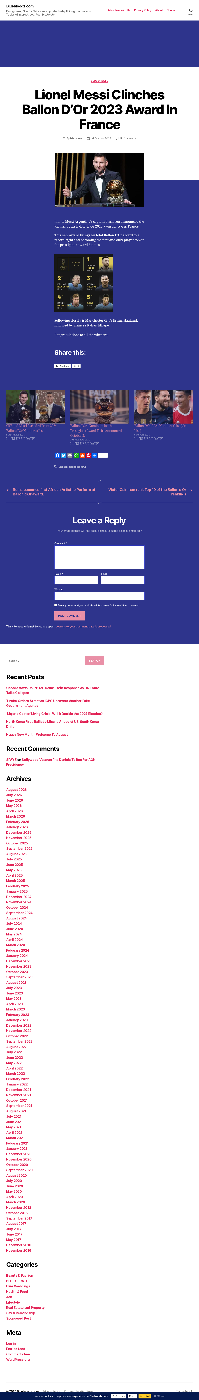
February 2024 (17, 950)
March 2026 (15, 816)
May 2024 (14, 934)
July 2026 (14, 795)
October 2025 (17, 843)
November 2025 (18, 838)
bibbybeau (76, 138)
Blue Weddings (18, 1286)
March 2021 (15, 1138)
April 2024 (14, 940)
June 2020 (14, 1186)
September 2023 (19, 977)
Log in (11, 1343)
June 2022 (14, 1058)
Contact (172, 10)
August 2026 (16, 790)
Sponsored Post (18, 1318)
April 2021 (14, 1133)
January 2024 (17, 956)
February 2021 (17, 1143)
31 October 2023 (101, 138)
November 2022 (18, 1031)
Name (58, 574)
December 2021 (18, 1090)
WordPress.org (18, 1359)
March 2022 (15, 1074)
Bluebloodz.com (20, 6)
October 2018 (17, 1213)
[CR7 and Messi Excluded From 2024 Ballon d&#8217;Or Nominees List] (35, 407)
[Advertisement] (99, 44)
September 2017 (19, 1218)
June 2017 (14, 1234)
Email (105, 574)
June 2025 (14, 865)
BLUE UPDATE (99, 81)
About (159, 10)
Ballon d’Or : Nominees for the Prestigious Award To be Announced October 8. (96, 431)
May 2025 (14, 870)
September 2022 (19, 1041)
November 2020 (19, 1159)
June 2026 (14, 800)
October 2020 (17, 1165)
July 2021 (13, 1116)
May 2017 (13, 1240)
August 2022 (16, 1047)
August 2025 (16, 854)
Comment (60, 543)
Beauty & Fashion (19, 1275)
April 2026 (14, 811)
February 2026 (17, 822)
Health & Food (17, 1292)
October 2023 (17, 972)
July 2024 (14, 924)
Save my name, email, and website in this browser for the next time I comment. (98, 605)
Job (9, 1297)
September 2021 (19, 1106)
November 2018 (18, 1208)
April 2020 (14, 1197)
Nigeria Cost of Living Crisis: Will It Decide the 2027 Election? (54, 714)
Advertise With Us (118, 10)
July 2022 (14, 1052)
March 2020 (15, 1202)
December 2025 (18, 833)
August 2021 (16, 1111)
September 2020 (19, 1170)
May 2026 (14, 806)
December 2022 (18, 1025)
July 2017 (13, 1229)
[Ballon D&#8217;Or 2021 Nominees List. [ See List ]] (163, 407)
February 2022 (17, 1079)
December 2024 (19, 897)
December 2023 (18, 961)
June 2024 (14, 929)
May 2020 (14, 1191)
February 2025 (17, 886)
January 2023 (17, 1020)
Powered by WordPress (79, 1391)
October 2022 (17, 1036)
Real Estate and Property (25, 1308)
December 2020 (19, 1154)
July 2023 (14, 988)
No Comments (128, 138)
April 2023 (14, 1004)
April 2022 (14, 1068)
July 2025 (14, 859)
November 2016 (18, 1250)
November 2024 (19, 902)
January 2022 (17, 1084)
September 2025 (19, 848)
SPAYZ (11, 760)
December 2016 (18, 1245)
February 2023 (17, 1015)
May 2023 (14, 999)
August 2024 (16, 918)
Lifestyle (13, 1302)
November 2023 (18, 966)
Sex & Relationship (20, 1313)
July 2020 (14, 1181)
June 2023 (14, 993)
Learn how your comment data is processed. (83, 626)
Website (58, 589)
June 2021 (14, 1122)
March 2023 (15, 1009)
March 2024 (15, 945)
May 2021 (13, 1127)
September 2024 (19, 913)
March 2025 (15, 881)
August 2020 (16, 1175)
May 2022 (14, 1063)
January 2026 (17, 827)
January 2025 (17, 891)
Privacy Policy (142, 10)
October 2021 (17, 1100)
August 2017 (16, 1224)
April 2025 (14, 875)
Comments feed (18, 1354)
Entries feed (15, 1349)
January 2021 (16, 1149)
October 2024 (17, 908)
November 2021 (18, 1095)
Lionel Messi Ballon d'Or (72, 466)
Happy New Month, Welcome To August (37, 734)
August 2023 (16, 983)
